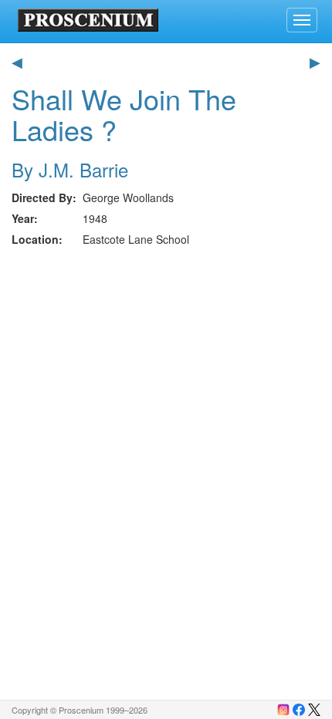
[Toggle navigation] (301, 20)
